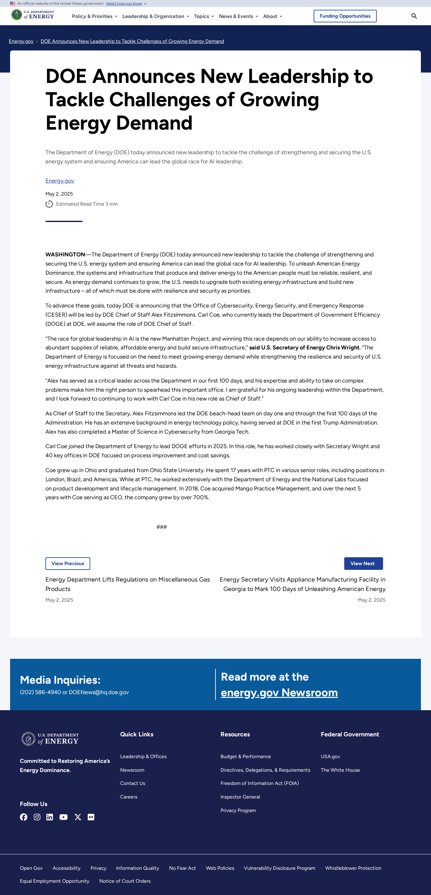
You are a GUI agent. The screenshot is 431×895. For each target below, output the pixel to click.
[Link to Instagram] (37, 817)
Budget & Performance (246, 756)
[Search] (414, 16)
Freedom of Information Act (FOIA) (260, 783)
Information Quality (137, 868)
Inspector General (240, 797)
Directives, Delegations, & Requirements (265, 770)
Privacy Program (238, 810)
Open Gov (31, 868)
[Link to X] (78, 817)
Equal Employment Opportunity (54, 881)
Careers (128, 797)
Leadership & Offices (143, 756)
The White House (340, 770)
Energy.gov (59, 180)
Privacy (98, 868)
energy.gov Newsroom (279, 692)
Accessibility (66, 868)
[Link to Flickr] (91, 817)
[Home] (32, 18)
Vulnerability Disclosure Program (279, 868)
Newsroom (132, 770)
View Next (359, 563)
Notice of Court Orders (125, 881)
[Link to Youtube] (63, 817)
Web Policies (220, 868)
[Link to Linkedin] (49, 817)
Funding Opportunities (345, 16)
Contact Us (132, 783)
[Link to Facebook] (23, 817)
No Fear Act (182, 868)
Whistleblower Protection (353, 868)
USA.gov (330, 756)
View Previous (64, 563)
